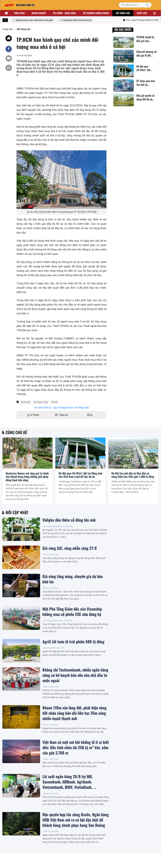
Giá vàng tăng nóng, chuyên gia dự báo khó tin (72, 579)
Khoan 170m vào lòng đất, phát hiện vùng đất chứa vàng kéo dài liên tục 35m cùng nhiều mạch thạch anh (74, 713)
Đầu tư (46, 554)
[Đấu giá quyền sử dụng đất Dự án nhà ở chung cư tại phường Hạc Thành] (123, 100)
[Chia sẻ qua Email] (9, 58)
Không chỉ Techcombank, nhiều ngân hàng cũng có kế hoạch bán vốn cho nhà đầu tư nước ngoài (75, 675)
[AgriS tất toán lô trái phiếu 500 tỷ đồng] (21, 651)
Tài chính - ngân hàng (64, 13)
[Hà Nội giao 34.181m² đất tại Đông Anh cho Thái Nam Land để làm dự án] (123, 71)
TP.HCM (54, 402)
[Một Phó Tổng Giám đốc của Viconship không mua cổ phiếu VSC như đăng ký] (21, 618)
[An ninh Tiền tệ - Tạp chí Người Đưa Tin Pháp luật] (18, 5)
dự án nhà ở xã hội (41, 402)
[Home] (9, 38)
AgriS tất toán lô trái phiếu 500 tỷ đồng (73, 641)
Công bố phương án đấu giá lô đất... (146, 53)
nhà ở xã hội (25, 402)
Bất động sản (123, 13)
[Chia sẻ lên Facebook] (9, 49)
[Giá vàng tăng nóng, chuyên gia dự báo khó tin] (21, 585)
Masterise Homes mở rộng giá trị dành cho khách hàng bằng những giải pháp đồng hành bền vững (27, 477)
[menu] (154, 13)
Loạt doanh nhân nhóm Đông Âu (72, 20)
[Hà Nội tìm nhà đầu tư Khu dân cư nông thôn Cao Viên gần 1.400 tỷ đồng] (133, 453)
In (91, 414)
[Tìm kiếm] (147, 5)
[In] (9, 68)
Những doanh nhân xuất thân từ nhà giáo (29, 20)
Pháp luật (142, 13)
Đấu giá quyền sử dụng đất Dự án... (145, 97)
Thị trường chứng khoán (96, 13)
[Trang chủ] (6, 13)
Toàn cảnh (19, 13)
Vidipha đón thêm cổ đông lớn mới (69, 520)
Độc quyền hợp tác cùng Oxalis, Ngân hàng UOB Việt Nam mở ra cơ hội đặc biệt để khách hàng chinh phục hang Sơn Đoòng (75, 820)
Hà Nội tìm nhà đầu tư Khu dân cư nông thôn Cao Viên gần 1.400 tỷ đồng (132, 475)
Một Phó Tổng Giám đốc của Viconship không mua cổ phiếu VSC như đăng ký (72, 611)
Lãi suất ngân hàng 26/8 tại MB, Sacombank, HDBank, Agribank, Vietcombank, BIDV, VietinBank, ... (69, 782)
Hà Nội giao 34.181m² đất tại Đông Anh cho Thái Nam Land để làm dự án (80, 475)
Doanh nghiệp (39, 13)
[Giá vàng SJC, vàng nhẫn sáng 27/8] (21, 557)
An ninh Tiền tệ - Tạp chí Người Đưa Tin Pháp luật (61, 407)
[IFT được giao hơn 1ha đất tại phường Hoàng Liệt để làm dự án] (123, 85)
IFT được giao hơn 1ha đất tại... (145, 83)
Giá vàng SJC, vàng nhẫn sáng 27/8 (69, 548)
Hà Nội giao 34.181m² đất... (144, 68)
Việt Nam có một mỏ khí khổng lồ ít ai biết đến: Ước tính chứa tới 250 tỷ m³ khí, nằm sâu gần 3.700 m (75, 748)
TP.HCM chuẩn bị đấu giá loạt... (145, 39)
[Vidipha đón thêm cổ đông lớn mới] (21, 529)
